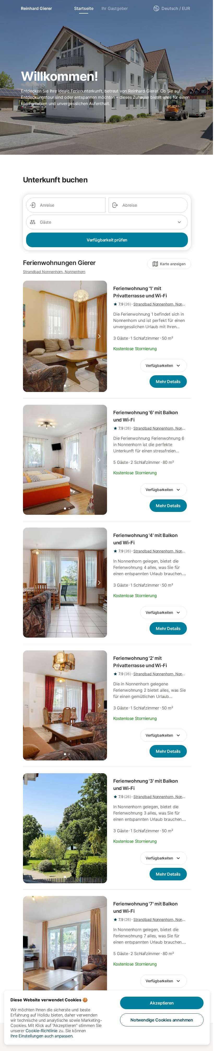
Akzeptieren (162, 1003)
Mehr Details (168, 381)
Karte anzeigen (173, 264)
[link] (65, 336)
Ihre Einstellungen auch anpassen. (41, 1035)
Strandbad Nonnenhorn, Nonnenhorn (54, 271)
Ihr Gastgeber (115, 8)
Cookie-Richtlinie (41, 1030)
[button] (99, 336)
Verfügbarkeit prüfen (107, 239)
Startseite (83, 8)
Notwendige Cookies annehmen (161, 1020)
